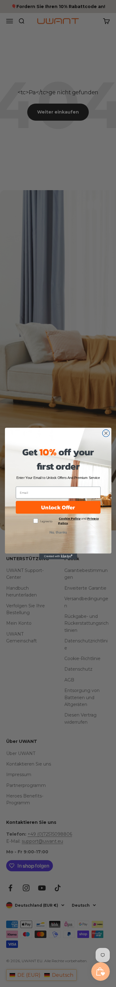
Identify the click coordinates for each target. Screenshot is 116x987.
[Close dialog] (106, 433)
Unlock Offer (58, 507)
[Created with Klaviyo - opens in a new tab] (58, 556)
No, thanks (58, 532)
